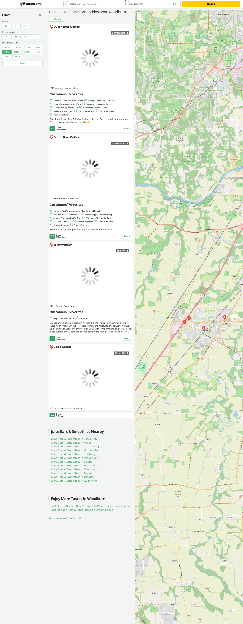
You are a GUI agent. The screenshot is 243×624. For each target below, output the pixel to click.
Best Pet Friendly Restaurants (94, 506)
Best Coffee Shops (62, 506)
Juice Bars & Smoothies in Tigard (71, 473)
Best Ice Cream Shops (99, 510)
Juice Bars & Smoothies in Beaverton (74, 439)
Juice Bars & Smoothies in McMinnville (74, 450)
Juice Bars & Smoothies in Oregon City (75, 458)
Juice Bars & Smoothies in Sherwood (74, 465)
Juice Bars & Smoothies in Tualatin (72, 477)
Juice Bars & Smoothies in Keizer (71, 442)
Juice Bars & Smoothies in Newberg (73, 454)
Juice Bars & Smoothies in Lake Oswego (75, 446)
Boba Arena (62, 346)
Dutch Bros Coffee (67, 26)
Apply (22, 63)
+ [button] (139, 13)
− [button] (139, 18)
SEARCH (211, 4)
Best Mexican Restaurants (67, 510)
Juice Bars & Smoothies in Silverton (73, 469)
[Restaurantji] (31, 3)
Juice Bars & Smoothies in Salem (71, 461)
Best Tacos (122, 506)
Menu (127, 128)
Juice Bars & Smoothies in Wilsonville (74, 480)
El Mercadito (63, 244)
